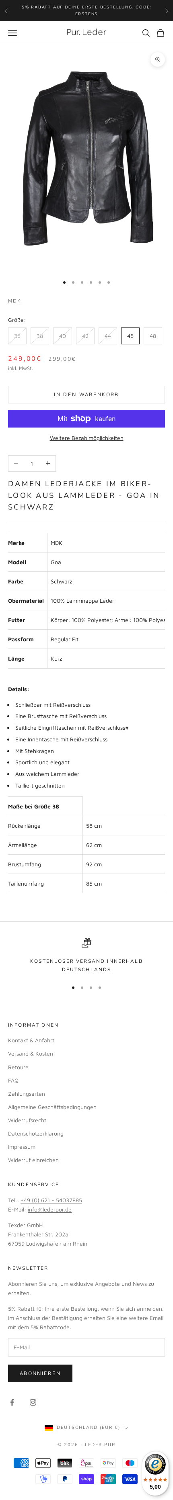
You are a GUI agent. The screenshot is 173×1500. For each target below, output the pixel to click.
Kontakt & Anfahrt (31, 1040)
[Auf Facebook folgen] (12, 1402)
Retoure (18, 1067)
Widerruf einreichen (33, 1159)
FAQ (13, 1080)
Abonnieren (40, 1373)
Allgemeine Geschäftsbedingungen (52, 1106)
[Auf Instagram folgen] (33, 1402)
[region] (86, 956)
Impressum (21, 1146)
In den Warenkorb (86, 394)
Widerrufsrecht (27, 1120)
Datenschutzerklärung (36, 1133)
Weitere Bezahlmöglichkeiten (87, 437)
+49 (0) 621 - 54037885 (51, 1200)
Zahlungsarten (26, 1093)
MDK (14, 301)
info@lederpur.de (50, 1209)
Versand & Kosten (30, 1053)
